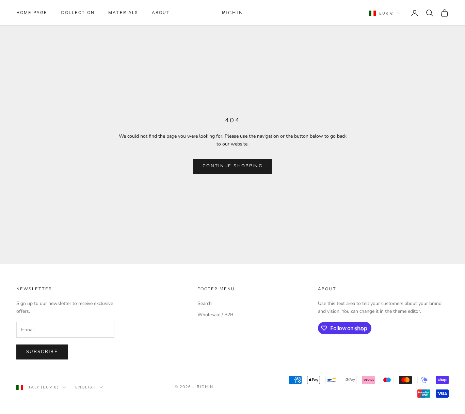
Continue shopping (232, 166)
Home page (31, 12)
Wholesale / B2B (215, 314)
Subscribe (42, 352)
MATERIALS (123, 12)
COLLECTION (78, 12)
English (85, 387)
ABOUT (161, 12)
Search (204, 303)
